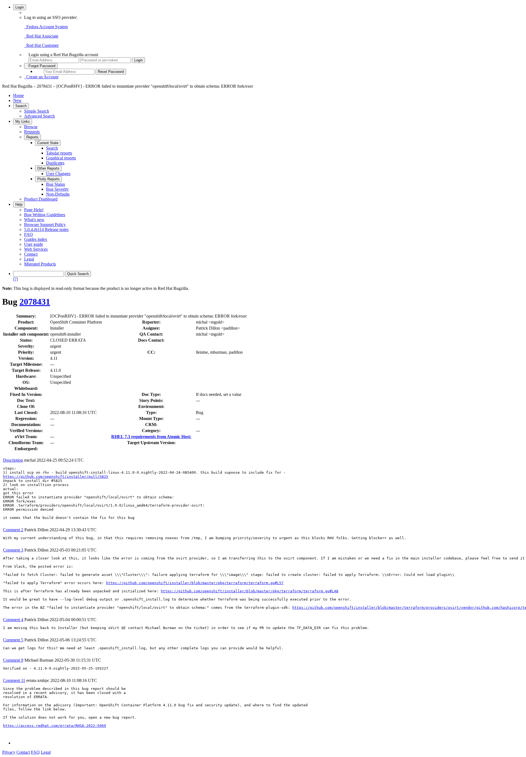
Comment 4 (13, 619)
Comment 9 (13, 660)
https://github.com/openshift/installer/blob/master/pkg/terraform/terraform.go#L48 (249, 591)
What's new (34, 219)
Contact (31, 254)
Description (13, 460)
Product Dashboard (41, 199)
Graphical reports (61, 158)
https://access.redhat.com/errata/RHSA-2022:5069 (54, 726)
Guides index (35, 239)
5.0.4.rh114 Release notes (46, 229)
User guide (33, 244)
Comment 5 (13, 640)
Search (21, 106)
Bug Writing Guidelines (44, 214)
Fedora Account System (46, 26)
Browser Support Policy (45, 224)
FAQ (28, 234)
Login (19, 7)
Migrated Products (40, 264)
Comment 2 (13, 529)
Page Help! (34, 209)
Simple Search (36, 111)
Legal (29, 259)
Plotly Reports (48, 179)
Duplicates (55, 163)
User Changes (58, 173)
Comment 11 (14, 680)
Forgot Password (40, 66)
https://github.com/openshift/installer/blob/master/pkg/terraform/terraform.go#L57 (195, 583)
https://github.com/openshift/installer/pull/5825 (55, 477)
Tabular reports (59, 153)
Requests (32, 131)
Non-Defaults (58, 194)
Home (18, 95)
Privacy (8, 752)
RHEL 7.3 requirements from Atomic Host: (151, 436)
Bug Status (55, 184)
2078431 (34, 302)
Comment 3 (13, 550)
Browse (31, 126)
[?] (15, 279)
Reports (32, 137)
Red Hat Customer (41, 45)
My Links (22, 121)
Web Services (36, 249)
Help (18, 204)
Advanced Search (39, 116)
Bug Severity (57, 189)
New (17, 100)
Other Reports (48, 168)
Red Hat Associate (41, 36)
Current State (47, 143)
